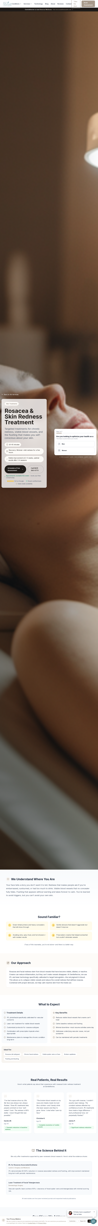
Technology (38, 4)
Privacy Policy (42, 1223)
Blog (46, 4)
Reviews (60, 4)
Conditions (15, 4)
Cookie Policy (32, 1223)
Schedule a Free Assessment (14, 469)
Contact (68, 4)
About (53, 4)
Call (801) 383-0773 (34, 469)
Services (27, 4)
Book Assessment (88, 4)
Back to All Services (11, 394)
